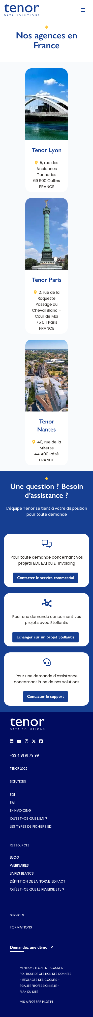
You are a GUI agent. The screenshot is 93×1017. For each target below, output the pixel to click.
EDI (12, 795)
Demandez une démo (28, 947)
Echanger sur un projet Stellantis (45, 637)
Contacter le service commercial (45, 577)
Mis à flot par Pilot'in (36, 1002)
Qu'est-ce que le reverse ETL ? (37, 890)
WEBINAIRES (19, 866)
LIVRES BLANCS (22, 874)
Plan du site (29, 992)
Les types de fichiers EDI (31, 827)
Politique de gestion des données (45, 974)
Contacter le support (45, 696)
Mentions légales (33, 968)
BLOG (14, 858)
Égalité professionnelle (38, 986)
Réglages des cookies (39, 980)
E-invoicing (20, 811)
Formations (21, 927)
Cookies (56, 968)
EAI (12, 803)
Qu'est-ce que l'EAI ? (28, 819)
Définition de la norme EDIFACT (37, 882)
